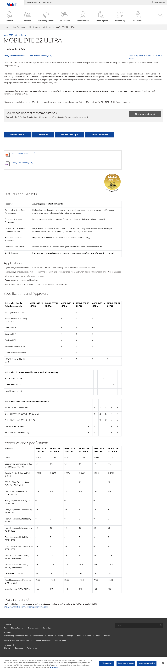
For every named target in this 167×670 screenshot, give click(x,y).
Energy (70, 635)
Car (5, 628)
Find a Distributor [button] (99, 134)
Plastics (50, 635)
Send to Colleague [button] (69, 134)
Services (107, 635)
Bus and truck (33, 628)
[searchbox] (136, 625)
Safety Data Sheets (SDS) (14, 55)
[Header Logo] (12, 3)
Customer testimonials (42, 640)
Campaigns (47, 628)
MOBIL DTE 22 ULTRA (65, 27)
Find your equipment (145, 114)
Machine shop (38, 635)
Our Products (19, 27)
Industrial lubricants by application (16, 640)
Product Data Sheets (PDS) (40, 55)
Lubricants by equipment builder (16, 635)
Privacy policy (54, 667)
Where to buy (32, 648)
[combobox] (139, 625)
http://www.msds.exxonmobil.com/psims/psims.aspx (26, 607)
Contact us (19, 648)
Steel (79, 635)
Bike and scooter (17, 628)
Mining (60, 635)
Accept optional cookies (147, 663)
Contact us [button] (43, 134)
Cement (88, 635)
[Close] (163, 663)
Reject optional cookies (126, 663)
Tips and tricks (60, 640)
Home (6, 27)
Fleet (98, 635)
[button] (9, 16)
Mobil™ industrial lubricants (40, 27)
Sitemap (7, 648)
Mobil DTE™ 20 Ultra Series (15, 35)
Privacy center (107, 663)
